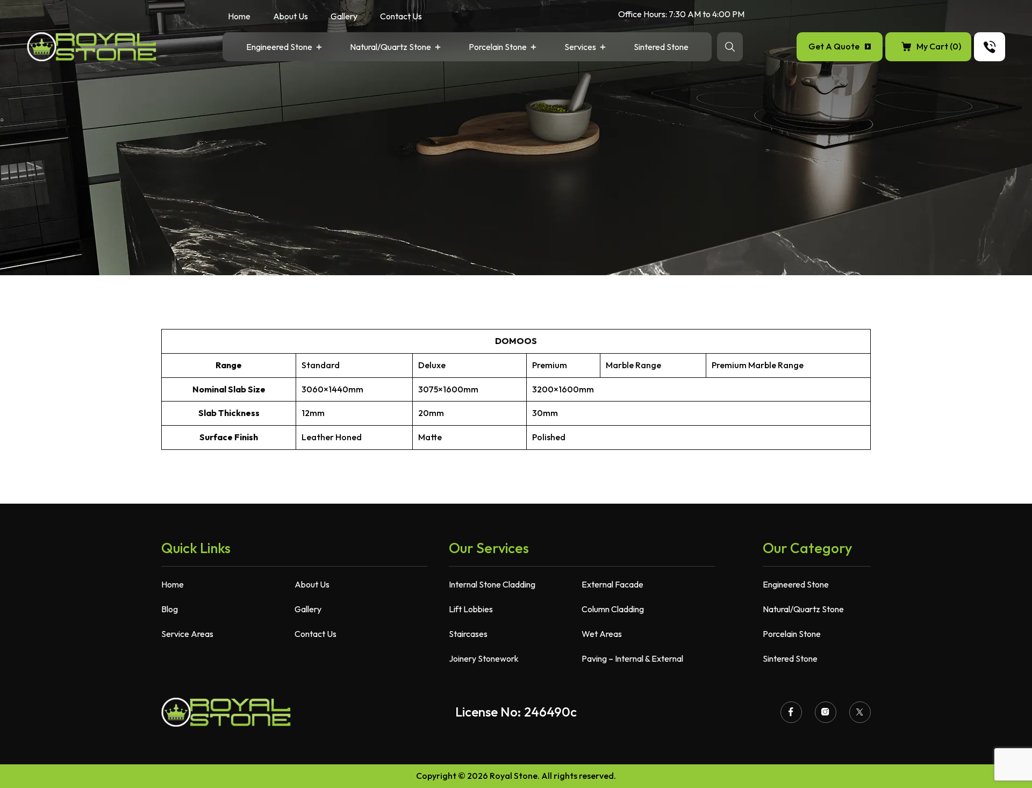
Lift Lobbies (471, 609)
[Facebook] (791, 712)
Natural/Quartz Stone (390, 47)
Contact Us (401, 17)
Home (239, 17)
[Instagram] (825, 712)
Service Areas (187, 633)
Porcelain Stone (498, 47)
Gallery (344, 17)
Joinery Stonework (484, 658)
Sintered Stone (661, 47)
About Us (290, 17)
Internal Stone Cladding (492, 584)
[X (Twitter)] (860, 712)
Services (580, 47)
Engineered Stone (279, 47)
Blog (169, 609)
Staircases (468, 633)
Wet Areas (602, 633)
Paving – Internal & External (632, 658)
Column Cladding (613, 609)
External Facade (612, 584)
